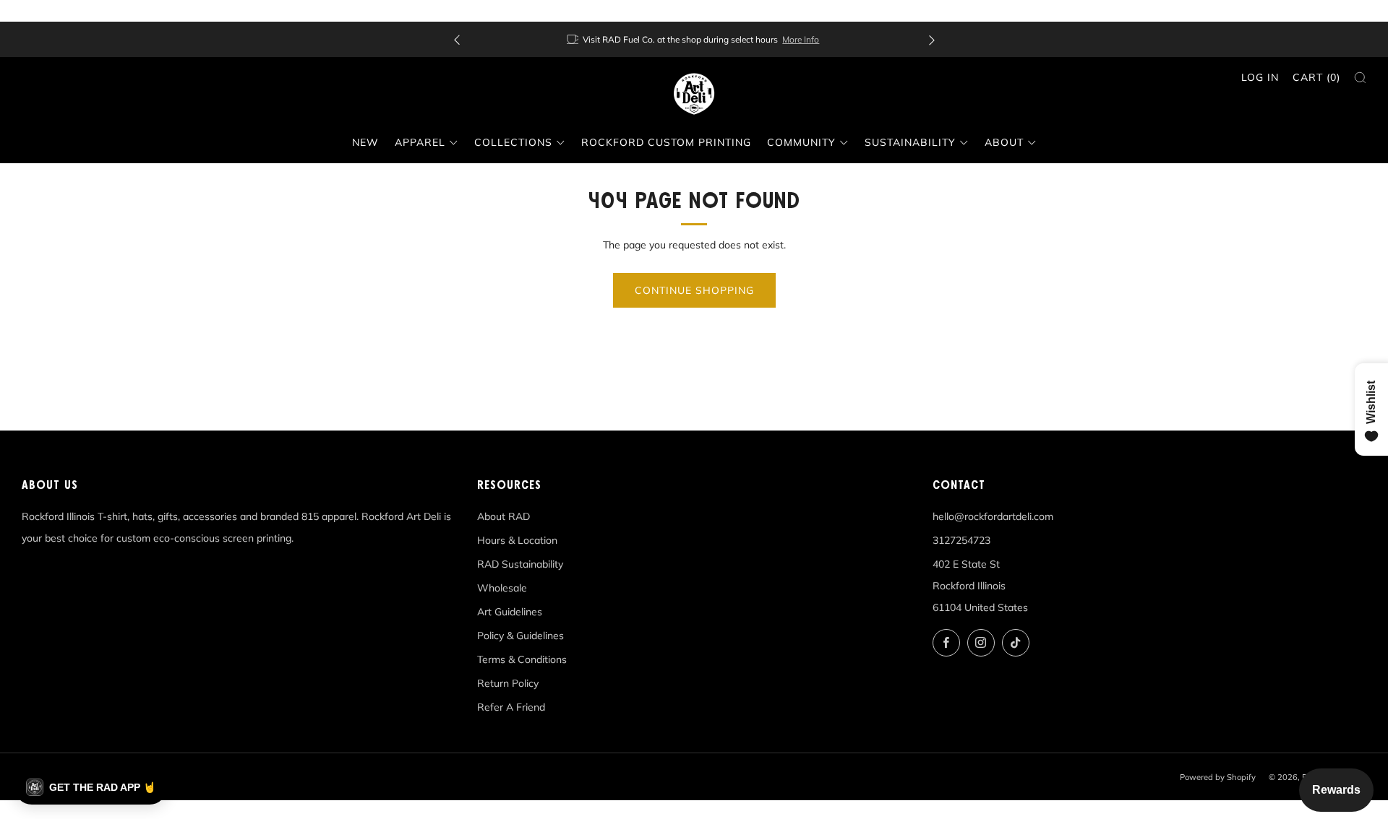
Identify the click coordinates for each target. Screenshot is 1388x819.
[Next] (931, 39)
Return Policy (508, 683)
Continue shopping (694, 290)
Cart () (1316, 77)
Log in (1260, 77)
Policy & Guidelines (520, 635)
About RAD (503, 516)
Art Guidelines (509, 611)
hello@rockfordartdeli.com (993, 516)
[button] (90, 787)
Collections (513, 142)
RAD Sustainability (520, 564)
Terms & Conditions (522, 659)
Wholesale (502, 587)
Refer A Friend (511, 707)
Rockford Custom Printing (666, 142)
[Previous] (456, 39)
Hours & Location (517, 540)
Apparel (420, 142)
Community (801, 142)
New (365, 142)
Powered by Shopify (1218, 777)
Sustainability (910, 142)
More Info (800, 39)
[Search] (1360, 78)
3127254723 (961, 540)
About (1004, 142)
